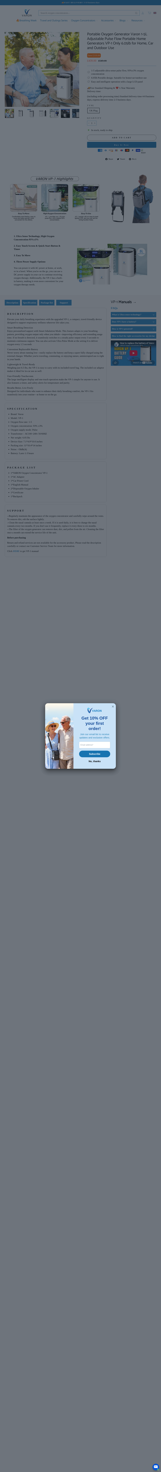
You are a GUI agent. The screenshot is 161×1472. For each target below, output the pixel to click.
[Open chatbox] (156, 1467)
